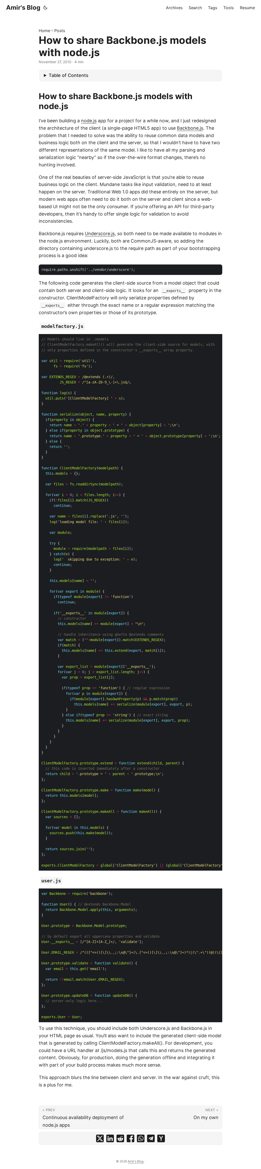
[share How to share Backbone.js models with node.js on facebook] (130, 1138)
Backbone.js (190, 128)
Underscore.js (100, 233)
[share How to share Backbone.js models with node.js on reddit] (120, 1138)
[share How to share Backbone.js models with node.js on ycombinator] (161, 1138)
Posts (59, 30)
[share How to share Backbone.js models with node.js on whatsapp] (141, 1138)
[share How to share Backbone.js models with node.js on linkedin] (110, 1138)
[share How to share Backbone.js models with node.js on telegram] (151, 1138)
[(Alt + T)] (45, 7)
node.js (89, 120)
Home (44, 30)
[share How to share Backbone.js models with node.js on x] (100, 1138)
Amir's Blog (23, 7)
